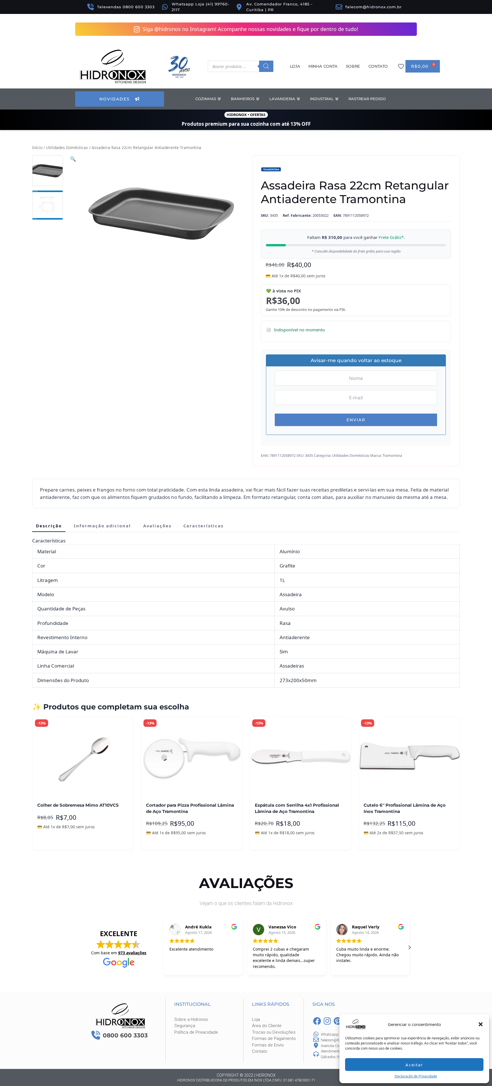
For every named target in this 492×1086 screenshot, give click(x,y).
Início (37, 147)
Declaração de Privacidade (416, 1076)
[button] (480, 1024)
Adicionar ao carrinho (63, 841)
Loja (295, 66)
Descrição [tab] (49, 525)
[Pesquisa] (266, 66)
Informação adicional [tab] (102, 525)
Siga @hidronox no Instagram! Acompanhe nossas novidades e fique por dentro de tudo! (250, 29)
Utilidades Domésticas (67, 147)
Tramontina (392, 455)
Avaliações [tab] (157, 525)
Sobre (353, 66)
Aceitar (414, 1065)
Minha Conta (322, 66)
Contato (378, 66)
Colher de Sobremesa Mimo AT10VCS (78, 805)
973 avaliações (132, 952)
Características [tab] (203, 525)
